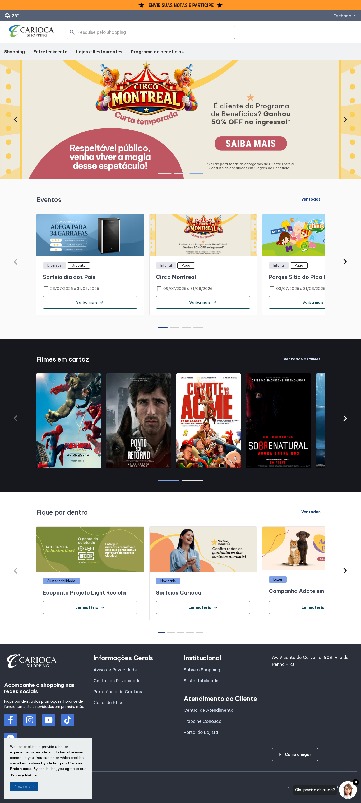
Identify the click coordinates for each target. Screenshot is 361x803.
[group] (180, 119)
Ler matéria (90, 607)
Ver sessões (68, 465)
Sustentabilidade (201, 680)
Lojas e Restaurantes (99, 51)
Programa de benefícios (157, 51)
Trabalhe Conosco (203, 721)
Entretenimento (50, 51)
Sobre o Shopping (202, 669)
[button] (15, 119)
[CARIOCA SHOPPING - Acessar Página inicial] (31, 32)
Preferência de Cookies (118, 691)
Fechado (345, 15)
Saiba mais (90, 302)
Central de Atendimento (209, 710)
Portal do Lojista (201, 732)
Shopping (14, 51)
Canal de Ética (109, 702)
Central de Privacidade (117, 680)
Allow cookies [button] (24, 787)
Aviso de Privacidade (115, 669)
